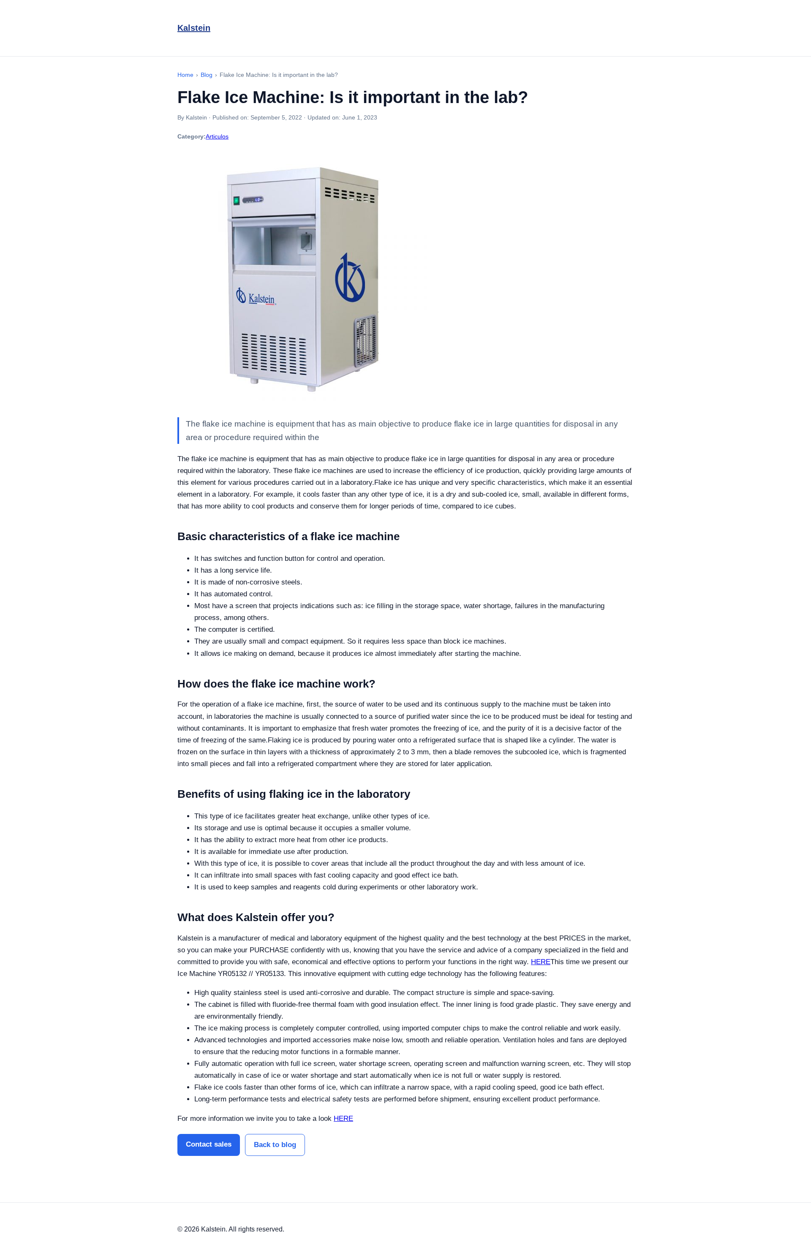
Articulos (217, 136)
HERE (540, 962)
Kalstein (193, 28)
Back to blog (275, 1145)
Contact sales (208, 1144)
